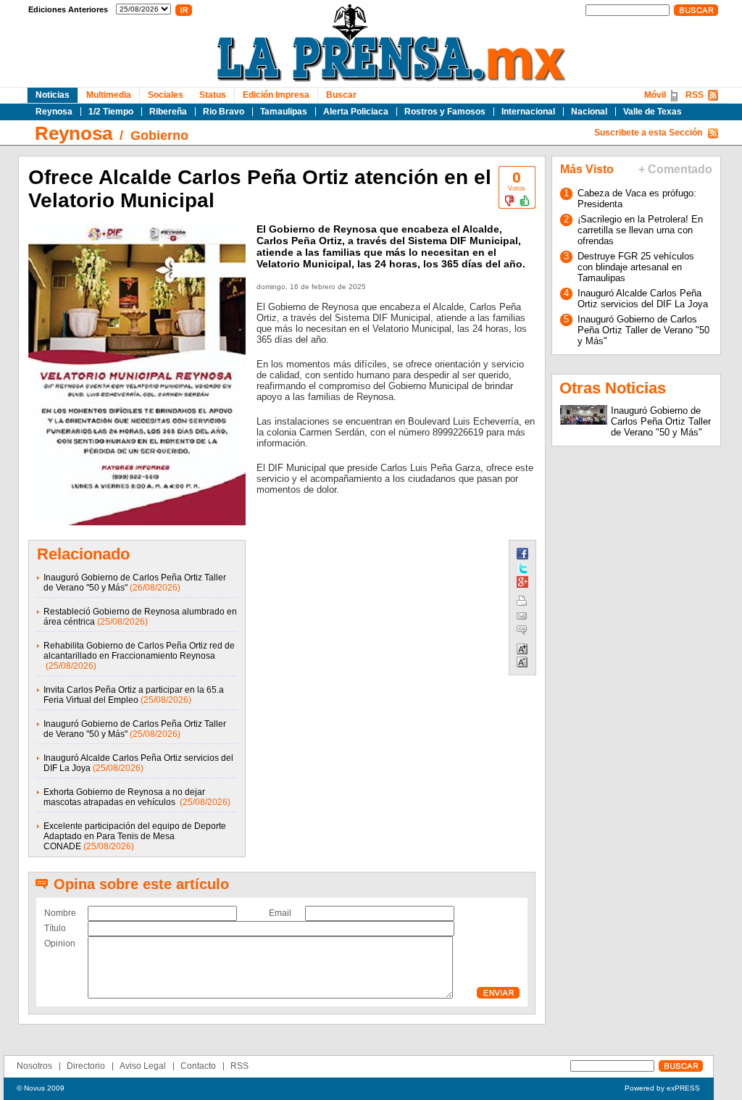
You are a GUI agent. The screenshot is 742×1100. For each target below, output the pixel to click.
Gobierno (159, 135)
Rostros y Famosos (444, 112)
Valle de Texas (652, 112)
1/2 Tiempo (110, 112)
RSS (694, 95)
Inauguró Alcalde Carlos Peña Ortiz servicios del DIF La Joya (643, 298)
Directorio (86, 1066)
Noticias (53, 95)
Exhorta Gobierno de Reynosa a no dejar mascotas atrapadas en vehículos (124, 797)
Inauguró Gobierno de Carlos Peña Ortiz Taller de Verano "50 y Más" (643, 330)
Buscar (341, 95)
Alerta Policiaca (355, 112)
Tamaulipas (283, 112)
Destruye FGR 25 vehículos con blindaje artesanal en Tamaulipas (636, 267)
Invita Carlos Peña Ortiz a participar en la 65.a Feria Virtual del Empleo (133, 695)
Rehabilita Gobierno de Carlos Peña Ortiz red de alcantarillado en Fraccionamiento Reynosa (139, 651)
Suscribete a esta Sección (648, 133)
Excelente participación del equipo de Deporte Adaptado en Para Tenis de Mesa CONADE (134, 836)
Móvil (655, 95)
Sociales (165, 95)
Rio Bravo (223, 112)
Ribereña (168, 112)
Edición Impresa (276, 95)
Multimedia (108, 95)
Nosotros (34, 1066)
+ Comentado (675, 169)
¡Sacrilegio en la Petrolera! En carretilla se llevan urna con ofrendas (640, 230)
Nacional (589, 112)
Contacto (198, 1066)
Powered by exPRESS (662, 1088)
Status (212, 95)
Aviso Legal (143, 1066)
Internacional (528, 112)
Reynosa (54, 112)
